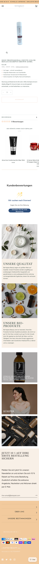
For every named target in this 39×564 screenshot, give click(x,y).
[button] (19, 506)
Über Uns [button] (19, 512)
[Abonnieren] (34, 495)
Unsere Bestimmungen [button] (19, 518)
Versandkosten (22, 67)
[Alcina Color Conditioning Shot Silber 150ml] (13, 146)
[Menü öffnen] (5, 6)
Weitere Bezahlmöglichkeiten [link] (9, 111)
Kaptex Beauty (10, 548)
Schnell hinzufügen (14, 155)
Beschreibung (6, 117)
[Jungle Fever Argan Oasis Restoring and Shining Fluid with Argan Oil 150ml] (19, 367)
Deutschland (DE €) (10, 532)
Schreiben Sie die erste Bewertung (19, 210)
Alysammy (15, 551)
